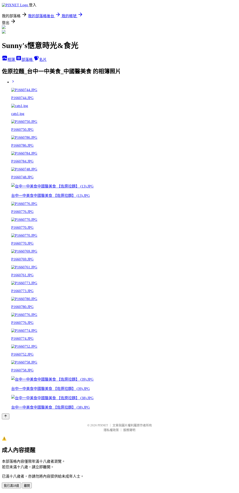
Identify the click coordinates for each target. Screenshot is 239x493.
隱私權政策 (111, 430)
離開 (27, 485)
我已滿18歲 (11, 485)
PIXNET (103, 425)
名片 (43, 60)
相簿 (11, 60)
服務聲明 (129, 430)
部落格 (27, 60)
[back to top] (5, 416)
